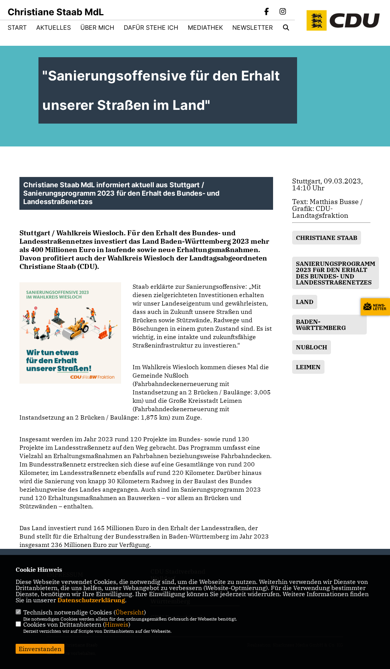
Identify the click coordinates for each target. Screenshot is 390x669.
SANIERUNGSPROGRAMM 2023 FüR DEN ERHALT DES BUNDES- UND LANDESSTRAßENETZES (335, 272)
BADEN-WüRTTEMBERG (321, 324)
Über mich (97, 27)
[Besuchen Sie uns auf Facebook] (267, 12)
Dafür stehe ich (151, 27)
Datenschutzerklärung (91, 600)
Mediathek (205, 27)
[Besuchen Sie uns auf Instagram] (282, 12)
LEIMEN (308, 367)
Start (17, 27)
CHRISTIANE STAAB (326, 237)
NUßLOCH (311, 347)
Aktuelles (53, 27)
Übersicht (129, 612)
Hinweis (116, 624)
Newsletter (252, 27)
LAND (304, 302)
